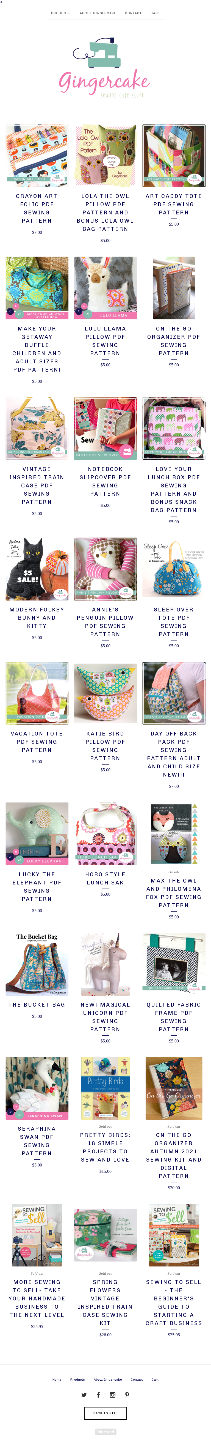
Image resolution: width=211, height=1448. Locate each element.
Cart (155, 13)
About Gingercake (98, 13)
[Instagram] (113, 1395)
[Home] (105, 68)
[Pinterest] (127, 1395)
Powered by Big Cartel (105, 1432)
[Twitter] (84, 1395)
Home (57, 1379)
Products (61, 13)
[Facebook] (98, 1395)
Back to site (105, 1413)
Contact (133, 13)
